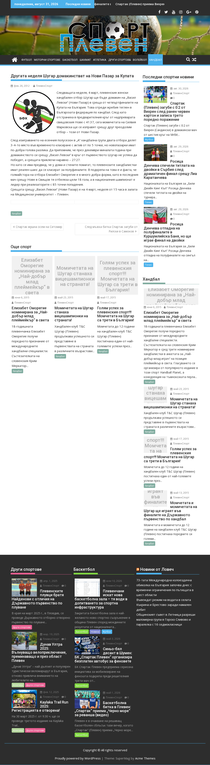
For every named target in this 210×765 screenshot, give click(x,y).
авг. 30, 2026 (180, 88)
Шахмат (85, 59)
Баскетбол (70, 59)
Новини (95, 631)
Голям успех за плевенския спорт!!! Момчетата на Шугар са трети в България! (117, 276)
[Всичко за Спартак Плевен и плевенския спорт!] (14, 59)
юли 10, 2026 (114, 581)
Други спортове (119, 59)
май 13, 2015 (181, 492)
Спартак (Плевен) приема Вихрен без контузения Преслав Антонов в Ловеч (152, 4)
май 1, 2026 (113, 692)
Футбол (26, 59)
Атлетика (99, 59)
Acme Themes (145, 758)
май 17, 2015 (108, 297)
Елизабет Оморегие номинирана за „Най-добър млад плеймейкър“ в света (32, 276)
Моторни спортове (47, 59)
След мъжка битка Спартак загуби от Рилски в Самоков (111, 229)
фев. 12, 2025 (51, 692)
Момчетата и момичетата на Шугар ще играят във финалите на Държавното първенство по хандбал (155, 499)
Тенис (148, 202)
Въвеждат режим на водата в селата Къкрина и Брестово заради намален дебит (163, 605)
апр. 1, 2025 (50, 581)
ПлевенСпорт (44, 86)
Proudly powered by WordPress (78, 758)
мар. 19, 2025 (51, 634)
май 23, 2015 (65, 297)
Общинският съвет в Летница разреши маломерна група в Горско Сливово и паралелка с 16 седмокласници (165, 619)
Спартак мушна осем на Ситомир (39, 227)
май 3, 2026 (113, 639)
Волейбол (140, 59)
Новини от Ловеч (157, 569)
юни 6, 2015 (21, 297)
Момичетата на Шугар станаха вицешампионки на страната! (75, 276)
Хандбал (155, 59)
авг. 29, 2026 (180, 146)
